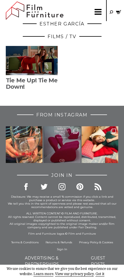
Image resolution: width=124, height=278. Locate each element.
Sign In (62, 249)
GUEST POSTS (98, 261)
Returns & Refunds (59, 242)
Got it (99, 274)
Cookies (107, 242)
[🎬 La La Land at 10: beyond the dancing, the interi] (100, 144)
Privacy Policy (88, 242)
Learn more (43, 274)
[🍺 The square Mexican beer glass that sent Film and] (24, 144)
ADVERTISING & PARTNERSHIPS (42, 261)
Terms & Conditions (25, 242)
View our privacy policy (74, 274)
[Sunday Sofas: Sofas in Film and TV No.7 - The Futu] (62, 144)
